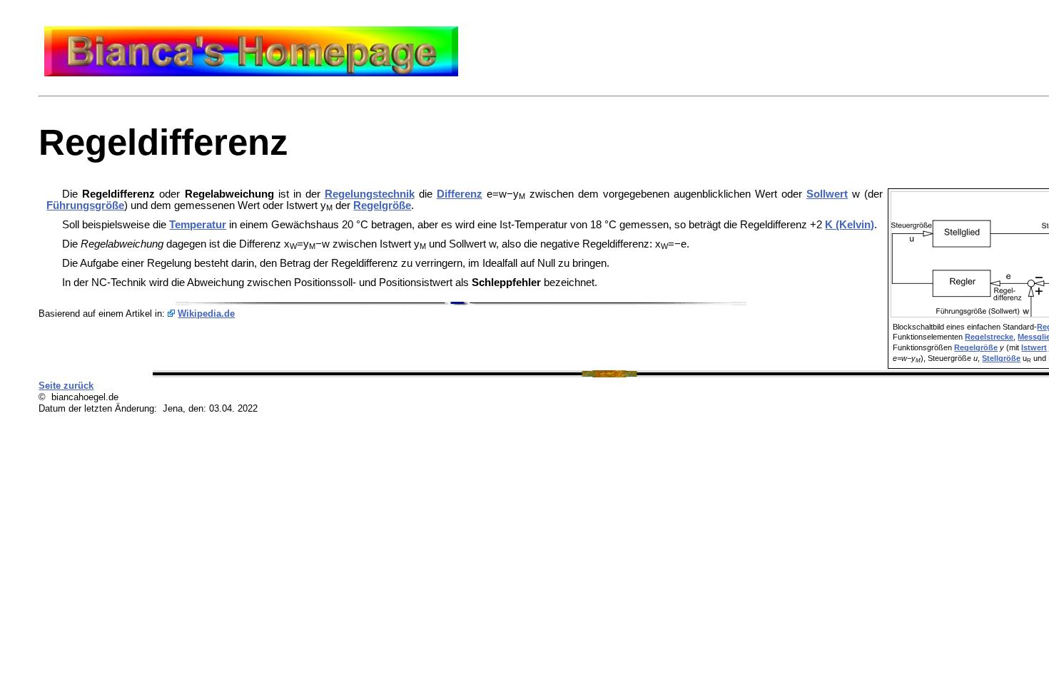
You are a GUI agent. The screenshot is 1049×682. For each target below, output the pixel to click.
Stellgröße (1001, 358)
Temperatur (197, 224)
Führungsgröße (85, 205)
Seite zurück (66, 385)
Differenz (459, 194)
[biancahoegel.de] (251, 72)
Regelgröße (976, 347)
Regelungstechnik (370, 194)
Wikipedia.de (206, 313)
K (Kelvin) (849, 224)
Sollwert (827, 194)
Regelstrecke (989, 336)
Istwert (1034, 347)
